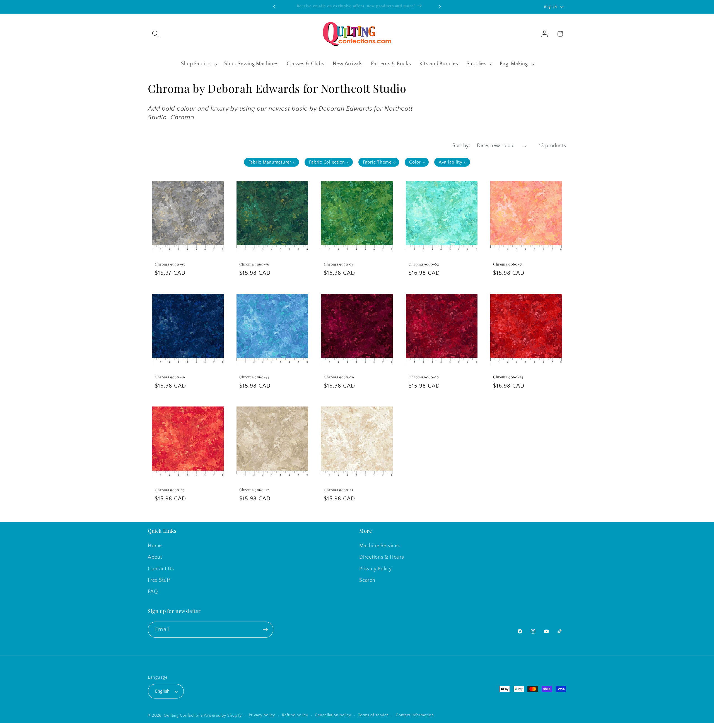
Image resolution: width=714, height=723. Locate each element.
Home (155, 546)
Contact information (415, 715)
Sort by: (461, 146)
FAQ (153, 592)
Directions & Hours (381, 557)
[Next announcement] (440, 6)
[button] (155, 34)
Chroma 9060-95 (170, 264)
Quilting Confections (184, 715)
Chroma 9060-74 (338, 264)
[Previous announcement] (274, 6)
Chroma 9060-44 (254, 377)
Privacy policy (262, 715)
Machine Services (379, 546)
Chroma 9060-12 (254, 490)
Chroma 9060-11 (338, 490)
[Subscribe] (265, 630)
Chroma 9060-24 (508, 377)
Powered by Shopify (223, 715)
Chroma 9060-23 (170, 490)
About (155, 557)
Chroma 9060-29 (339, 377)
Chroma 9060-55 (507, 264)
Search (367, 580)
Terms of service (373, 715)
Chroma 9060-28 (424, 377)
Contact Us (161, 569)
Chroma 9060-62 (424, 264)
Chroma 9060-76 (254, 264)
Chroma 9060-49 (170, 377)
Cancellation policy (333, 715)
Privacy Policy (375, 569)
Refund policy (295, 715)
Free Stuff (159, 580)
